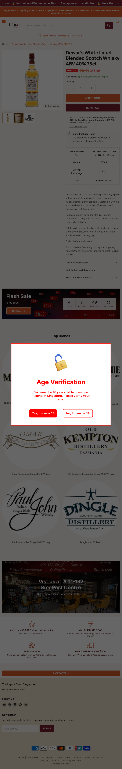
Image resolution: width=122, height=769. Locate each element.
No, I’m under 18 (78, 413)
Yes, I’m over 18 (43, 413)
